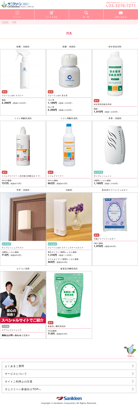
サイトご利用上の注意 (19, 381)
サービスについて (16, 373)
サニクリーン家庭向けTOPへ (23, 389)
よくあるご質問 (14, 366)
